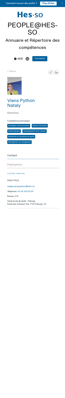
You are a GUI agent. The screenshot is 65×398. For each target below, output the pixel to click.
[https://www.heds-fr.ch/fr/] (50, 72)
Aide (20, 59)
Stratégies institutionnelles (18, 125)
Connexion (40, 59)
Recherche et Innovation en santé (21, 136)
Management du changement (19, 142)
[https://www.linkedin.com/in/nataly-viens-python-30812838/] (56, 72)
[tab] (33, 155)
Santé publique (14, 131)
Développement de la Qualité (34, 131)
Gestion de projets (40, 125)
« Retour (11, 71)
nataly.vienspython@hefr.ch (21, 186)
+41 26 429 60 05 (25, 192)
